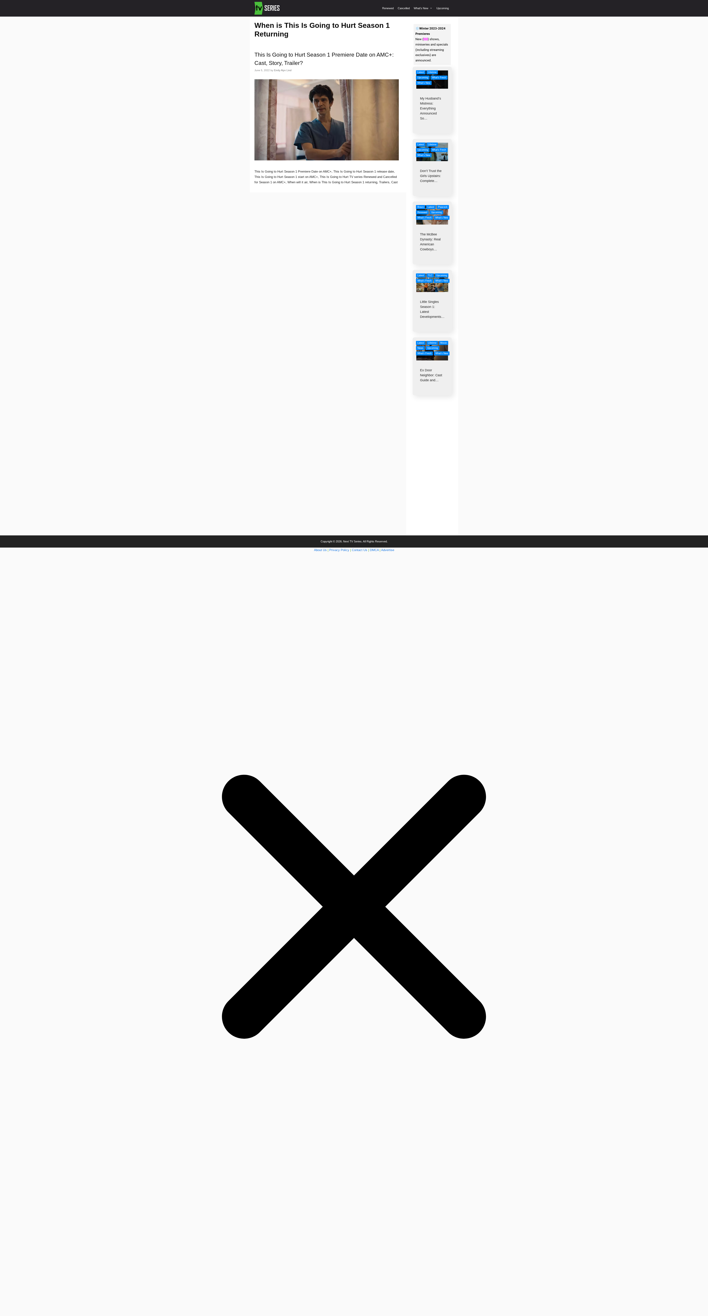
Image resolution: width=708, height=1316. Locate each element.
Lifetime (432, 72)
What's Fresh (439, 77)
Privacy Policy (339, 550)
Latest (420, 72)
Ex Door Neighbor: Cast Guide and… (431, 375)
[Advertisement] (432, 472)
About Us (320, 550)
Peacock (442, 207)
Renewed (388, 8)
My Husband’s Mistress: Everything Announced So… (430, 108)
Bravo (420, 207)
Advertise (387, 550)
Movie (443, 342)
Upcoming (442, 8)
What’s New (421, 8)
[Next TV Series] (267, 8)
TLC (430, 275)
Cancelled (404, 8)
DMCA (374, 550)
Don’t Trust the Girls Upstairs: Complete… (431, 176)
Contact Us (359, 550)
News (420, 348)
